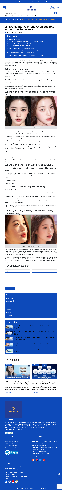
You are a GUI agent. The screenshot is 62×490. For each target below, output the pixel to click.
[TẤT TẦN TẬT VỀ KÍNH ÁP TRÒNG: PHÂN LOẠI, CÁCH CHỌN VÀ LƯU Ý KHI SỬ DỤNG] (9, 345)
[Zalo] (6, 481)
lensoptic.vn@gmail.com (42, 453)
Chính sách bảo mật (10, 448)
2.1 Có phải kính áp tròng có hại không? (20, 45)
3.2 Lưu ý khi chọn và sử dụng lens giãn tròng (21, 52)
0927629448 (42, 445)
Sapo (44, 488)
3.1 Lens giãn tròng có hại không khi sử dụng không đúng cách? (26, 50)
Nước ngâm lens (16, 16)
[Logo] (31, 7)
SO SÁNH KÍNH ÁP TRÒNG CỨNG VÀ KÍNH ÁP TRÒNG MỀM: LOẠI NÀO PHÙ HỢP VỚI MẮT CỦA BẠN (34, 338)
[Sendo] (44, 459)
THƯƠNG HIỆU (10, 304)
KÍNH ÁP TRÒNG (10, 307)
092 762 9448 (10, 468)
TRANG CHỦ (9, 298)
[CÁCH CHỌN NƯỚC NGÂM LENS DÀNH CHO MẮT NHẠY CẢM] (9, 351)
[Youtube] (13, 481)
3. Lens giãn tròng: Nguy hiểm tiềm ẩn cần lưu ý (20, 48)
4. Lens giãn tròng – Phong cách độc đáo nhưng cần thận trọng (25, 55)
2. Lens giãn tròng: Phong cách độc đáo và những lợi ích (22, 44)
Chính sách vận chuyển (11, 441)
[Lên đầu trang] (58, 480)
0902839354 (42, 451)
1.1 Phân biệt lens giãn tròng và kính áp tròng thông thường (26, 41)
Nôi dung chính (12, 36)
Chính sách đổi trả (10, 443)
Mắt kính (32, 16)
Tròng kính (37, 16)
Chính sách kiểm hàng (11, 445)
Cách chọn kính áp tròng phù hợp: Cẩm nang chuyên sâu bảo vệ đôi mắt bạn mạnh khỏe (34, 326)
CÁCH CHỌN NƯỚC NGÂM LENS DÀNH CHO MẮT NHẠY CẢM (30, 350)
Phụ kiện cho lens (25, 16)
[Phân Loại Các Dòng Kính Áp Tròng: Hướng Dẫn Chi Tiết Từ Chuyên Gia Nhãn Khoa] (9, 333)
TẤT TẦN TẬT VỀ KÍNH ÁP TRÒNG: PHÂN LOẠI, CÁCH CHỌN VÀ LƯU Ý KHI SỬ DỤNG (34, 344)
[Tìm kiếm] (55, 13)
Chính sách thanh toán (11, 439)
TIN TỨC (8, 312)
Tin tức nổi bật (12, 322)
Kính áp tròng (8, 16)
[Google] (16, 481)
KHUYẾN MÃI (9, 310)
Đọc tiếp (8, 392)
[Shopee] (33, 459)
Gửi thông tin (10, 288)
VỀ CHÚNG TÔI (10, 301)
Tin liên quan (12, 359)
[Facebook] (9, 481)
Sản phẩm (56, 9)
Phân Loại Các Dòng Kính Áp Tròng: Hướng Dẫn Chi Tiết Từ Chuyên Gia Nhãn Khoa (34, 332)
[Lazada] (37, 459)
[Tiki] (40, 459)
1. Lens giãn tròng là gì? (13, 39)
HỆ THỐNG (9, 315)
